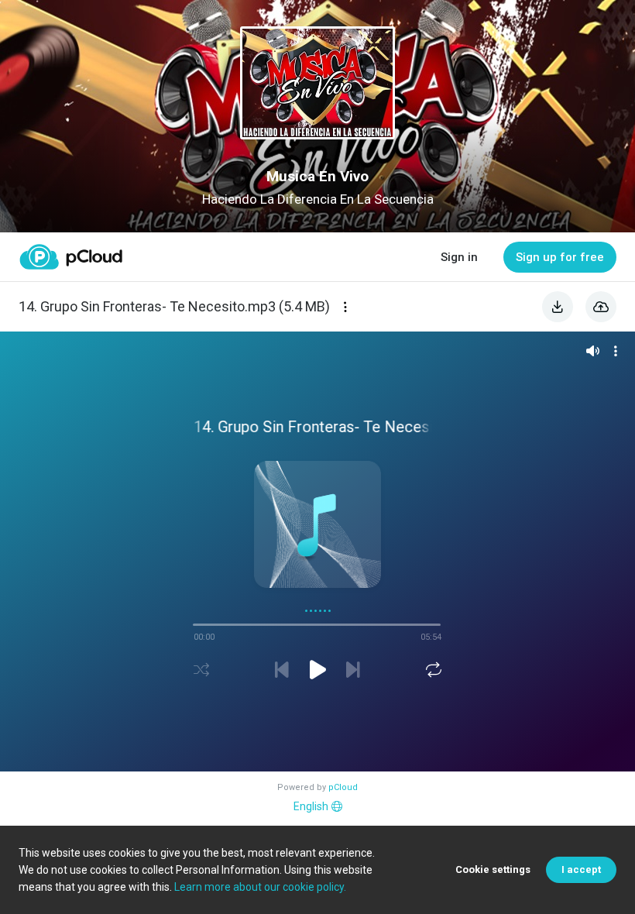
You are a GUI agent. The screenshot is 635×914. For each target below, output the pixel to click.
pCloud (343, 787)
